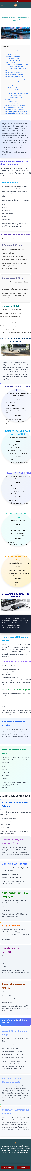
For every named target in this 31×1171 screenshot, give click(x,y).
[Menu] (2, 5)
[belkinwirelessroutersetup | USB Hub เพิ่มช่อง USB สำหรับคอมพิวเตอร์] (15, 5)
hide (11, 47)
